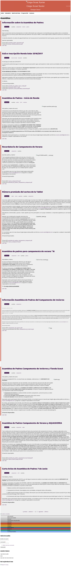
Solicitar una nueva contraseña (8, 545)
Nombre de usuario (4, 538)
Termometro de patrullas (13, 520)
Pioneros (9, 529)
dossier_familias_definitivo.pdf (15, 44)
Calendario (8, 13)
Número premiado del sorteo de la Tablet (22, 192)
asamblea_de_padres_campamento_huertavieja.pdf (20, 458)
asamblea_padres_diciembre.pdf (16, 42)
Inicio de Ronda (14, 57)
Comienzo (25, 102)
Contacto (31, 13)
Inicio (2, 13)
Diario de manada (11, 517)
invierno (23, 26)
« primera (25, 511)
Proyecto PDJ (24, 13)
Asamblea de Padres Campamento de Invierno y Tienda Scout (32, 369)
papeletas (20, 196)
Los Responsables (11, 531)
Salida (23, 427)
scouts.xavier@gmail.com (62, 135)
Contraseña (3, 542)
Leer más (4, 45)
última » (46, 511)
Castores (9, 524)
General (7, 26)
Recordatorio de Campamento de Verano (22, 147)
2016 (21, 102)
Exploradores (10, 527)
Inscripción (20, 57)
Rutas (8, 530)
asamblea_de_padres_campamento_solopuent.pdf (20, 182)
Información (10, 516)
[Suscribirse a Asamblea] (5, 513)
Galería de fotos (16, 13)
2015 (19, 473)
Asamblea (13, 26)
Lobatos (9, 526)
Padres (27, 26)
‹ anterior (30, 511)
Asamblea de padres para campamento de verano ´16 (28, 251)
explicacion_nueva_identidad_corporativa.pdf (19, 88)
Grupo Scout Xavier (35, 6)
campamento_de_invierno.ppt (27, 329)
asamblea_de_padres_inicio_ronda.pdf (17, 86)
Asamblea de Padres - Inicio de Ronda (20, 98)
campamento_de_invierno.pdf (15, 327)
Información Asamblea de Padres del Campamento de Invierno (33, 300)
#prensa (9, 522)
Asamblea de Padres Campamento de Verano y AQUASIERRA (32, 423)
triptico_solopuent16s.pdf (14, 181)
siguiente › (40, 511)
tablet (12, 196)
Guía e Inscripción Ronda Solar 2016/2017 (22, 54)
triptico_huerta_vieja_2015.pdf (15, 459)
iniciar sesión (68, 6)
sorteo (16, 196)
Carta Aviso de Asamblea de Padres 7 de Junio (24, 469)
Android (9, 519)
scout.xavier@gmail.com (44, 207)
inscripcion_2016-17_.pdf (14, 87)
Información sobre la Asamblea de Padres (23, 23)
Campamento (18, 26)
